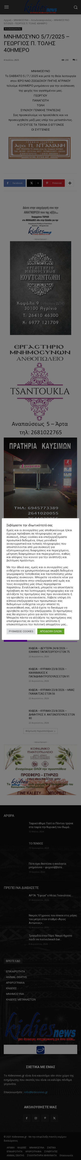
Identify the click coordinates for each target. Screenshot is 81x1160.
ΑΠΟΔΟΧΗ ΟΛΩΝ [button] (51, 631)
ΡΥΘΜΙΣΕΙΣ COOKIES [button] (21, 631)
